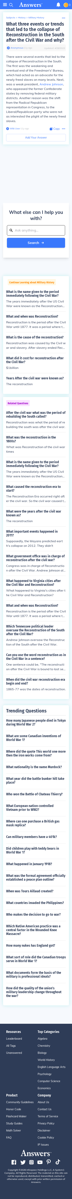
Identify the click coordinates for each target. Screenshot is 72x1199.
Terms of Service (48, 1116)
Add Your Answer (36, 137)
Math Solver (13, 1130)
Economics (44, 1088)
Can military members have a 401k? (31, 837)
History (22, 17)
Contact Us (44, 1109)
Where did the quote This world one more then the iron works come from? (36, 753)
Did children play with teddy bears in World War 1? (32, 850)
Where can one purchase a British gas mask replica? (33, 823)
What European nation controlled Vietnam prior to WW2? (30, 808)
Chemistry (44, 1045)
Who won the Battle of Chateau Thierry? (34, 794)
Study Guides (14, 1123)
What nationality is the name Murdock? (34, 767)
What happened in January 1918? (29, 864)
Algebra (42, 1038)
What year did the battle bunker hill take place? (35, 781)
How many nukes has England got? (30, 945)
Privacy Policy (46, 1123)
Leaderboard (14, 1038)
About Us (43, 1102)
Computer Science (49, 1081)
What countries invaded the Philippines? (35, 903)
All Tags (11, 1045)
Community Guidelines (20, 1102)
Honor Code (13, 1109)
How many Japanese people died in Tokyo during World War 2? (36, 722)
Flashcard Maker (16, 1116)
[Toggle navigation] (5, 4)
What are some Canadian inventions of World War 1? (33, 738)
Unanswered (14, 1053)
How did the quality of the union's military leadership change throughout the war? (33, 992)
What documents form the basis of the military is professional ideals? (33, 975)
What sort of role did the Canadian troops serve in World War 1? (36, 959)
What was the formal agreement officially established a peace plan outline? (35, 878)
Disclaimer (44, 1130)
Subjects (10, 17)
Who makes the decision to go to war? (33, 914)
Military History (36, 17)
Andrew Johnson (51, 84)
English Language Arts (51, 1067)
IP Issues (43, 1144)
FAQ (9, 1137)
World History (46, 1060)
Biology (42, 1053)
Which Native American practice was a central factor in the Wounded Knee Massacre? (33, 930)
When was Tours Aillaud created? (29, 891)
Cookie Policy (46, 1137)
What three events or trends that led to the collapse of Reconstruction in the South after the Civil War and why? (35, 32)
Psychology (44, 1074)
